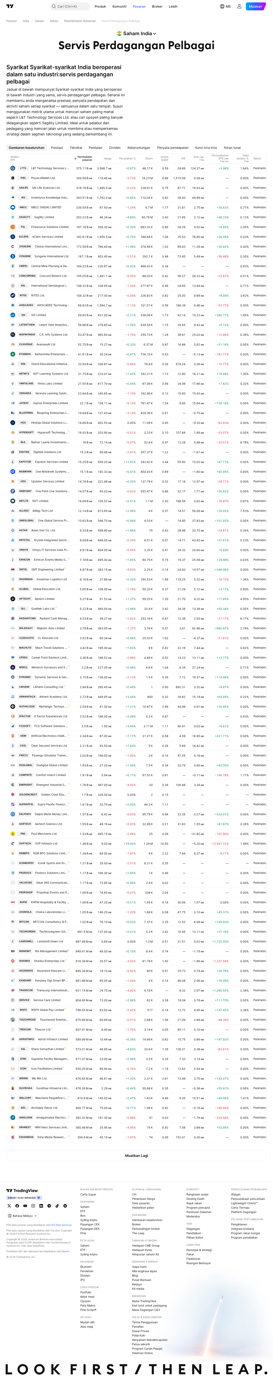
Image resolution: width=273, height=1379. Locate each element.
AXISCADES (26, 305)
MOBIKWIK (25, 471)
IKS (23, 197)
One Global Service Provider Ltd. (54, 520)
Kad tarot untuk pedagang (149, 1305)
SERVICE (24, 999)
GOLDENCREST (28, 794)
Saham (84, 1206)
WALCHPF (25, 1097)
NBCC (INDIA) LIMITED (46, 207)
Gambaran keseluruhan (147, 1220)
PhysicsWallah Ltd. (43, 178)
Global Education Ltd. (47, 589)
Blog (135, 1275)
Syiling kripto (88, 1220)
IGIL (23, 285)
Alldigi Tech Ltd (43, 510)
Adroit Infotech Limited (53, 1039)
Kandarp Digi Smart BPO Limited (52, 980)
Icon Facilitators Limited (46, 1068)
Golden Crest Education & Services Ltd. (54, 794)
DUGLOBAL (26, 765)
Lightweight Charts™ (244, 1203)
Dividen (85, 1275)
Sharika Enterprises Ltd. (49, 961)
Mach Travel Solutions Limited (51, 647)
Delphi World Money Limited (52, 814)
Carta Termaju (240, 1207)
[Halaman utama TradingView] (22, 1190)
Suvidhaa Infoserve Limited (53, 1088)
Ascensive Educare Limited (52, 970)
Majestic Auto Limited (51, 628)
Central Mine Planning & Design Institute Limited (50, 266)
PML (23, 833)
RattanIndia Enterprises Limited (52, 354)
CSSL (23, 745)
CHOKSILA (25, 911)
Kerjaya (137, 1284)
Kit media (138, 1288)
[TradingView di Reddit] (65, 1206)
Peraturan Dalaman (198, 1212)
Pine (83, 1233)
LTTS (23, 168)
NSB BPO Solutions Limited (50, 853)
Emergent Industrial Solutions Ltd (52, 784)
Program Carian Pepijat (147, 1348)
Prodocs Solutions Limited (51, 872)
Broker (157, 6)
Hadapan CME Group (146, 1245)
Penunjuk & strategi (199, 1250)
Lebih (173, 6)
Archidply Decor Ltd (44, 1107)
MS (228, 6)
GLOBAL (24, 588)
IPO (82, 1280)
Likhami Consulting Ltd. (48, 687)
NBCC (23, 207)
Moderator (193, 1216)
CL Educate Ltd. (48, 638)
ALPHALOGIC (27, 706)
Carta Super (88, 1194)
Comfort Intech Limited (51, 775)
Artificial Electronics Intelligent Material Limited (49, 735)
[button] (109, 6)
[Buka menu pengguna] (239, 6)
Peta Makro (87, 1305)
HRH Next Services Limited (52, 1127)
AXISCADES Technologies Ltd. (53, 305)
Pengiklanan (239, 1224)
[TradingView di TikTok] (57, 1206)
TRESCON (25, 1029)
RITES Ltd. (38, 295)
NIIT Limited (40, 501)
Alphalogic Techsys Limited (53, 706)
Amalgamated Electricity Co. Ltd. (52, 1117)
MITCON (24, 921)
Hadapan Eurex (142, 1250)
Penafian (137, 1326)
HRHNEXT (25, 1127)
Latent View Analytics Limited (54, 324)
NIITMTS (24, 373)
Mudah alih (87, 1322)
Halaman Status (142, 1353)
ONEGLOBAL (26, 520)
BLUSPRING (26, 412)
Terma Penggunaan (145, 1322)
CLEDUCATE (26, 637)
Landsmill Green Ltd (50, 941)
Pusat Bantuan (141, 1280)
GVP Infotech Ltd (46, 843)
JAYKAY (24, 402)
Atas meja (86, 1326)
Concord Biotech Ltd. (53, 275)
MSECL (23, 667)
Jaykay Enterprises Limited (50, 403)
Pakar (190, 1254)
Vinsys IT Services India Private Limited (51, 549)
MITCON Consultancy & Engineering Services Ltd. (51, 921)
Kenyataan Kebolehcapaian (149, 1339)
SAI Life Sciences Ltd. (46, 187)
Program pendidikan (244, 1237)
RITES (23, 295)
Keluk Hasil (87, 1296)
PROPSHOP (26, 892)
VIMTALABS (26, 383)
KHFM (23, 902)
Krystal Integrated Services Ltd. (52, 540)
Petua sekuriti (141, 1344)
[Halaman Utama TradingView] (10, 6)
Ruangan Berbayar (198, 1263)
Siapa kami (139, 1266)
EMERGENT (25, 784)
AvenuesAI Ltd (46, 344)
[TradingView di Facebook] (17, 1206)
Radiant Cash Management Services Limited (55, 618)
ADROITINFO (26, 1039)
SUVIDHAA (25, 1088)
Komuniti (120, 6)
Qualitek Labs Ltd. (43, 608)
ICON (23, 1068)
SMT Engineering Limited (47, 569)
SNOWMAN (26, 579)
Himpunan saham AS (145, 1254)
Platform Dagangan (243, 1212)
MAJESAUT (26, 628)
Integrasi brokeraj (242, 1228)
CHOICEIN (25, 246)
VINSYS (23, 549)
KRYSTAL (24, 539)
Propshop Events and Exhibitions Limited (53, 892)
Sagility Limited (44, 217)
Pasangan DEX (90, 1228)
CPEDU (23, 657)
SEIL (23, 363)
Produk (100, 6)
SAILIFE (23, 187)
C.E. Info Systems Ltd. (53, 334)
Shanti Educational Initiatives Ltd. (50, 364)
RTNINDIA (25, 354)
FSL (23, 226)
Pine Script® (88, 1309)
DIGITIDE (24, 451)
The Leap (138, 1233)
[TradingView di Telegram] (49, 1206)
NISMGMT (25, 951)
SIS (23, 314)
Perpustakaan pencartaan (248, 1198)
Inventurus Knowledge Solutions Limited (50, 197)
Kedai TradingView (144, 1301)
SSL (23, 1048)
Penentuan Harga (143, 1198)
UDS (23, 481)
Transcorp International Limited (53, 990)
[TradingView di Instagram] (33, 1206)
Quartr (65, 1251)
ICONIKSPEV (26, 862)
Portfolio (85, 1292)
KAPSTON (25, 461)
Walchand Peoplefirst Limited (51, 1098)
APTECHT (25, 598)
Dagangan (193, 1228)
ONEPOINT (25, 491)
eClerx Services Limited (47, 236)
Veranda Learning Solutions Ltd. (52, 393)
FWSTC (23, 755)
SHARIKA (24, 960)
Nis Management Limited (51, 951)
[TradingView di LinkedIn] (41, 1206)
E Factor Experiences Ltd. (51, 716)
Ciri (134, 1194)
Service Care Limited (47, 1000)
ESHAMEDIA (26, 1137)
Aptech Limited (45, 598)
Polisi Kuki (138, 1335)
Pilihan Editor (194, 1237)
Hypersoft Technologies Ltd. (53, 432)
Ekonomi (85, 1266)
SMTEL (23, 569)
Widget (235, 1194)
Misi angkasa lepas (144, 1271)
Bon (82, 1215)
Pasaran (139, 6)
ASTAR (23, 530)
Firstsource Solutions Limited (50, 227)
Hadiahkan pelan (143, 1207)
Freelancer (193, 1258)
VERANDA (25, 393)
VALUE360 (25, 882)
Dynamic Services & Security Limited (52, 677)
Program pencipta (198, 1207)
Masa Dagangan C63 (146, 1309)
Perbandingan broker (146, 1228)
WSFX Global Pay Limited (47, 1009)
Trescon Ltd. (43, 1029)
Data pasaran (141, 1203)
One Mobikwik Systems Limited (53, 471)
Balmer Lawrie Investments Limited (50, 442)
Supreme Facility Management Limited (50, 1058)
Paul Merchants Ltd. (44, 833)
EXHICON (24, 559)
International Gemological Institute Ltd (50, 285)
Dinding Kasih (195, 1198)
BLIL (23, 442)
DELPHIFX (25, 814)
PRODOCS (25, 872)
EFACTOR (24, 716)
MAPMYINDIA (27, 334)
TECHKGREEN (27, 931)
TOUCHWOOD (27, 1019)
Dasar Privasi (140, 1331)
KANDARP (25, 980)
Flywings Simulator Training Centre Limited (51, 755)
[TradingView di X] (9, 1206)
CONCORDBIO (27, 275)
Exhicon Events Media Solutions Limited (51, 559)
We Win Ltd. (39, 1078)
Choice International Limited (52, 246)
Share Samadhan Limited (47, 1049)
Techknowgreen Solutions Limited (53, 931)
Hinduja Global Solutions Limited (50, 422)
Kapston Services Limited (51, 461)
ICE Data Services (61, 1224)
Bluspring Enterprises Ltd (53, 412)
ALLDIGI (24, 510)
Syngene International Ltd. (52, 256)
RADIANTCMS (27, 618)
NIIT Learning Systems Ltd (50, 373)
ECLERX (23, 236)
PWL (23, 177)
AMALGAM (25, 1117)
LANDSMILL (26, 941)
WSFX (23, 1009)
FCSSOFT (24, 725)
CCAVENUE (26, 344)
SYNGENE (25, 256)
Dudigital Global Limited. (52, 765)
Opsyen (85, 1301)
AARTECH (25, 823)
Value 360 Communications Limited (53, 882)
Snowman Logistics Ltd (52, 579)
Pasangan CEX (90, 1224)
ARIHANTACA (27, 696)
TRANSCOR (26, 990)
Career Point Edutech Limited (51, 657)
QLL (23, 608)
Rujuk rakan (194, 1203)
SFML (23, 1058)
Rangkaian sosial (197, 1194)
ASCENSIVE (26, 970)
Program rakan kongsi (245, 1233)
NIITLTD (23, 500)
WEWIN (23, 1078)
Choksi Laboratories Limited (52, 912)
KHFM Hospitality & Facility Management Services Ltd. (50, 902)
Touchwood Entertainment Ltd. (55, 1019)
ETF (82, 1211)
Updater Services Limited (47, 481)
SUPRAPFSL (26, 804)
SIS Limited (38, 315)
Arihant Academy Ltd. (53, 696)
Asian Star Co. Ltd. (43, 530)
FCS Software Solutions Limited (52, 726)
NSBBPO (24, 853)
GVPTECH (25, 843)
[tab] (26, 147)
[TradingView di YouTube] (25, 1206)
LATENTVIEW (27, 324)
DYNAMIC (25, 677)
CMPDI (23, 265)
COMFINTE (25, 774)
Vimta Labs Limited (49, 383)
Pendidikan (193, 1233)
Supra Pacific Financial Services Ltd (53, 804)
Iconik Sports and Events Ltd (53, 863)
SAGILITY (24, 217)
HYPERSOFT (26, 432)
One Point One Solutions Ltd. (53, 491)
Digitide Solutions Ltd (47, 452)
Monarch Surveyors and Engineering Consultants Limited (50, 667)
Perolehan (86, 1271)
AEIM (23, 735)
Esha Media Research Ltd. (53, 1137)
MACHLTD (25, 647)
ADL (23, 1107)
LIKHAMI (24, 686)
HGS (23, 422)
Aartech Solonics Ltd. (49, 824)
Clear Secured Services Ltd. (49, 745)
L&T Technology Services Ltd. (50, 168)
